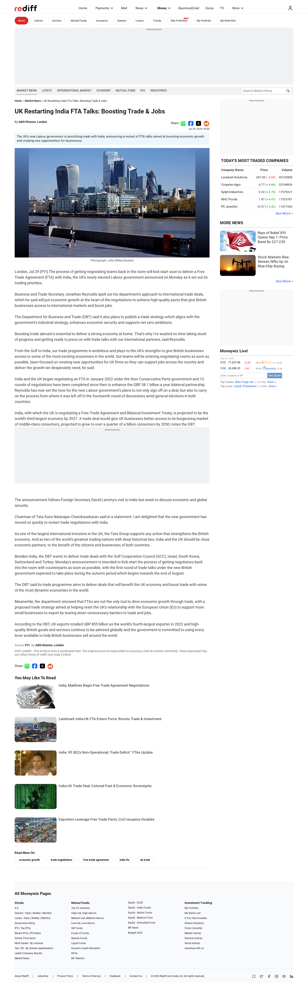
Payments (102, 8)
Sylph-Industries (232, 192)
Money (162, 8)
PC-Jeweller (229, 206)
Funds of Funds (80, 933)
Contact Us (135, 976)
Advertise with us (194, 948)
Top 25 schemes (80, 908)
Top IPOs (26, 928)
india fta (124, 859)
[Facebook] (269, 977)
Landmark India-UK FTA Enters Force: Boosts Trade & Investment (110, 719)
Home (83, 8)
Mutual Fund (125, 90)
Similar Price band (25, 938)
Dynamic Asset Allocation (85, 948)
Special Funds (79, 938)
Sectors (56, 20)
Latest (47, 90)
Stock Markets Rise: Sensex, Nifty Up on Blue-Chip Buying (273, 261)
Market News (27, 90)
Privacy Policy (65, 976)
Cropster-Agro (231, 185)
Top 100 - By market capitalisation (34, 948)
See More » (284, 281)
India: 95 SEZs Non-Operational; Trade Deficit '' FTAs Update (106, 752)
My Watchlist (228, 20)
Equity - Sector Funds (140, 912)
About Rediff (22, 976)
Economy (104, 90)
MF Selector (77, 958)
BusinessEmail (189, 8)
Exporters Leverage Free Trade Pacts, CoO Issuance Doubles (106, 819)
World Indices (192, 943)
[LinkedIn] (291, 977)
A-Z (16, 908)
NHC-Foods (229, 199)
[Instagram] (276, 977)
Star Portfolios (179, 20)
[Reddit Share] (205, 123)
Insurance (102, 20)
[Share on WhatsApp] (254, 977)
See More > (284, 213)
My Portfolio (204, 20)
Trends (157, 20)
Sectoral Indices (193, 938)
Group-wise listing (25, 923)
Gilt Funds (77, 928)
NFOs (74, 953)
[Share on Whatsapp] (183, 123)
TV (222, 8)
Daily (28, 913)
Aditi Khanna (27, 122)
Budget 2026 (135, 932)
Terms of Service (91, 976)
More (236, 8)
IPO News (35, 933)
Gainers (121, 20)
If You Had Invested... (196, 918)
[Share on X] (261, 977)
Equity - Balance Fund (140, 917)
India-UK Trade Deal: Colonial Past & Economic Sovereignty (105, 786)
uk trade (145, 859)
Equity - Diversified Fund (141, 922)
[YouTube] (284, 977)
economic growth (29, 859)
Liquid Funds (78, 943)
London (42, 122)
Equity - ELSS (135, 902)
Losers (140, 20)
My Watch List (193, 913)
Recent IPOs (21, 933)
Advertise (43, 976)
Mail (124, 8)
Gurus (210, 8)
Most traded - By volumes (29, 943)
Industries (158, 90)
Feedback (115, 976)
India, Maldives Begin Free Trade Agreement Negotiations (104, 685)
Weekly (37, 913)
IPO (142, 90)
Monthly (47, 913)
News (140, 8)
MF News (133, 927)
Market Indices (193, 933)
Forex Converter (193, 928)
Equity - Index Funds (139, 907)
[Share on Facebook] (190, 123)
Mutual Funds (79, 20)
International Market (74, 90)
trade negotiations (61, 859)
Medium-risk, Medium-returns (87, 918)
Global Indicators (194, 923)
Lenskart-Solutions (234, 177)
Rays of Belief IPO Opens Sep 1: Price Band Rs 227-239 (273, 237)
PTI (27, 645)
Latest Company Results (28, 953)
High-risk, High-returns (83, 913)
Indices (38, 20)
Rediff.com (166, 976)
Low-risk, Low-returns (83, 923)
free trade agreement (96, 859)
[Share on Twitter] (198, 123)
